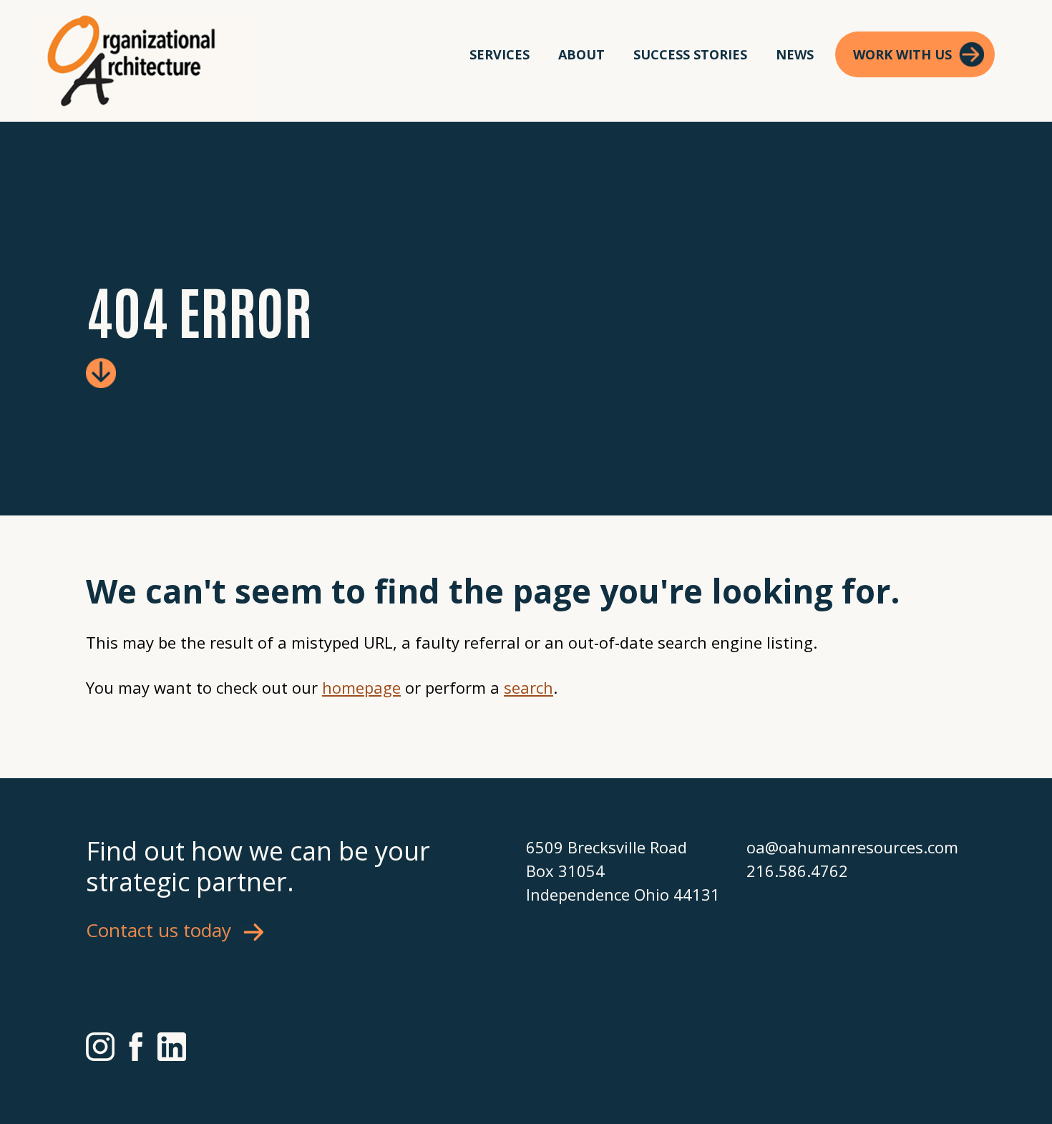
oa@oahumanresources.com (852, 847)
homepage (361, 687)
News (795, 54)
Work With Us (902, 54)
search (528, 687)
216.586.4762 (797, 870)
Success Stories (690, 54)
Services (499, 54)
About (581, 54)
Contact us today (158, 930)
